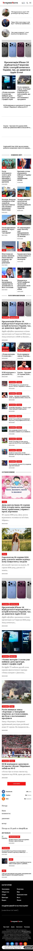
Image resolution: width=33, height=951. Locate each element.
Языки (19, 900)
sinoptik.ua (23, 828)
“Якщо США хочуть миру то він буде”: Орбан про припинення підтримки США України (20, 23)
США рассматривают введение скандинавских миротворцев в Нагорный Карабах (16, 874)
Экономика (5, 889)
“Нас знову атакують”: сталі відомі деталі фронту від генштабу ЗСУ (20, 34)
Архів (12, 927)
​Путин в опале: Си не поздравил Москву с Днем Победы (19, 840)
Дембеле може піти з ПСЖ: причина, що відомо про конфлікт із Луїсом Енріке (20, 454)
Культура (5, 350)
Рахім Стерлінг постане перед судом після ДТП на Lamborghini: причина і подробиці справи (19, 443)
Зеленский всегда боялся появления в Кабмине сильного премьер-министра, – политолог (14, 852)
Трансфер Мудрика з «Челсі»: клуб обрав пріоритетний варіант (20, 408)
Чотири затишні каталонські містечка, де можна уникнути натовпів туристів (24, 204)
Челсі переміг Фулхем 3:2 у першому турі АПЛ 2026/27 (20, 464)
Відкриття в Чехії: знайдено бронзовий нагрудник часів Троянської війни (23, 285)
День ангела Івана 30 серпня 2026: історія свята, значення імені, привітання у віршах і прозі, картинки (16, 508)
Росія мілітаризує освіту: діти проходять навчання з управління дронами (6, 176)
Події (27, 350)
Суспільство (14, 317)
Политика (6, 848)
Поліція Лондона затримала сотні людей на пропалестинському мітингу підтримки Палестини (8, 205)
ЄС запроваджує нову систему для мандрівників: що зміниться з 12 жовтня (23, 232)
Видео (4, 900)
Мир (4, 870)
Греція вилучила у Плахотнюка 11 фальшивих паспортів (24, 256)
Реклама (27, 927)
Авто (18, 897)
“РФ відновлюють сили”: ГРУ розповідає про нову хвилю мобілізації (20, 13)
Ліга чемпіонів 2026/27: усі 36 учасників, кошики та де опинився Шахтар (19, 431)
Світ (4, 167)
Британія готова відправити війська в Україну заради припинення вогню (24, 175)
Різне (4, 502)
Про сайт (6, 927)
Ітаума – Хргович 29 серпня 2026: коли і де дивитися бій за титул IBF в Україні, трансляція (16, 127)
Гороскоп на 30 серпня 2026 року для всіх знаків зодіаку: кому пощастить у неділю (16, 559)
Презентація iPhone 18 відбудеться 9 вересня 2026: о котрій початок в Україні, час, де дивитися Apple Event (16, 67)
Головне (5, 317)
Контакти (19, 927)
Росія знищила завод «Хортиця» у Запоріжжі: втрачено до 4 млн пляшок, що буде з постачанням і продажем (24, 93)
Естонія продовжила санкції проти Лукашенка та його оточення (7, 284)
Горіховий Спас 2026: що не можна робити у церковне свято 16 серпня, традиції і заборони (16, 148)
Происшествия (14, 836)
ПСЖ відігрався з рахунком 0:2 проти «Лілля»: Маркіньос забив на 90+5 (16, 106)
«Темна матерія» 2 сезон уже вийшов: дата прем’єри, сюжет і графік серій (8, 95)
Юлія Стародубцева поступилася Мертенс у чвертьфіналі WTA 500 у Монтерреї (19, 420)
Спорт (12, 368)
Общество (5, 892)
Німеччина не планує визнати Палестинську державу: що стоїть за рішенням (8, 258)
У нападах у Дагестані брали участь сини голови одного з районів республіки (20, 863)
